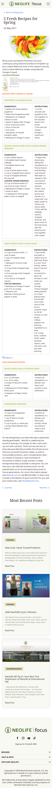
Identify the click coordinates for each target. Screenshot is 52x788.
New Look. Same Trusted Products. (23, 547)
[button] (26, 752)
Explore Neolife (10, 762)
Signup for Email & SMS (26, 744)
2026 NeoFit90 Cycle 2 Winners (21, 612)
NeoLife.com (12, 475)
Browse (5, 752)
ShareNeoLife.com (30, 481)
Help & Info (7, 757)
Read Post (9, 566)
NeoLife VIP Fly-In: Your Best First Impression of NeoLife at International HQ (25, 679)
